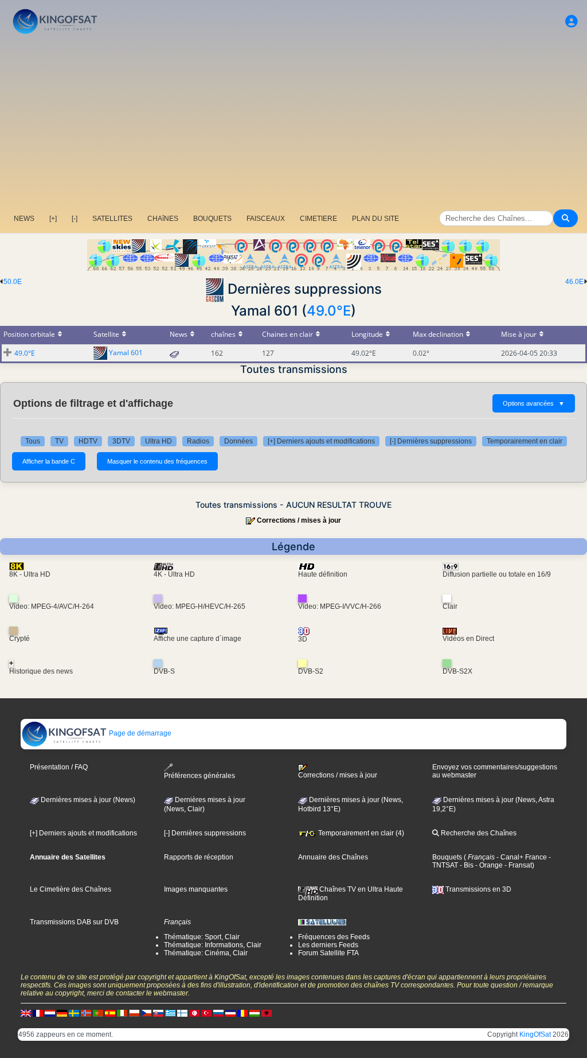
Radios (198, 441)
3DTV (121, 441)
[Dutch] (50, 1013)
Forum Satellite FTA (328, 953)
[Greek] (170, 1013)
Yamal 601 (126, 352)
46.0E (574, 282)
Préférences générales (199, 776)
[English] (26, 1013)
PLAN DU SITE (375, 219)
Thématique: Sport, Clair (202, 937)
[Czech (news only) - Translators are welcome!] (146, 1013)
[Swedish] (74, 1013)
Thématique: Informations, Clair (212, 945)
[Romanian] (242, 1013)
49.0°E (329, 310)
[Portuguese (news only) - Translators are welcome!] (98, 1013)
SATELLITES (112, 219)
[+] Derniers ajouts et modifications (321, 441)
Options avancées (534, 403)
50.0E (12, 282)
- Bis (465, 865)
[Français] (38, 1013)
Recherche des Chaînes (477, 833)
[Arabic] (194, 1013)
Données (238, 441)
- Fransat (517, 865)
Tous (32, 441)
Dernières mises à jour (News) (87, 800)
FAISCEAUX (265, 219)
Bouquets (447, 857)
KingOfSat (535, 1034)
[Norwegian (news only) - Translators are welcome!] (86, 1013)
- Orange (488, 865)
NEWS (24, 219)
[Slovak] (158, 1013)
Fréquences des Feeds (334, 937)
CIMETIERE (318, 219)
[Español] (110, 1013)
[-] (74, 219)
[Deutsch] (62, 1013)
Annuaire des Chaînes (333, 857)
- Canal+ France (521, 857)
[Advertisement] (293, 123)
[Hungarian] (254, 1013)
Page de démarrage (139, 733)
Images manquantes (196, 889)
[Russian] (218, 1013)
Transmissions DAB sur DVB (74, 922)
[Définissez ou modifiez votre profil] (571, 21)
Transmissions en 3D (477, 889)
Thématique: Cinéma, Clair (206, 953)
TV (59, 441)
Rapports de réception (198, 857)
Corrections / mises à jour (299, 520)
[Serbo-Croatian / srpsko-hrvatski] (230, 1013)
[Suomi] (182, 1013)
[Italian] (122, 1013)
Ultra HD (158, 441)
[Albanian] (266, 1013)
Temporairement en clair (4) (360, 833)
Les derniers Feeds (328, 945)
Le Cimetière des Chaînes (70, 889)
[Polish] (134, 1013)
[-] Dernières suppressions (431, 441)
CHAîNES (162, 219)
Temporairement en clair (524, 441)
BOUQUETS (212, 219)
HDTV (88, 441)
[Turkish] (206, 1013)
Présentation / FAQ (59, 767)
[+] (53, 219)
